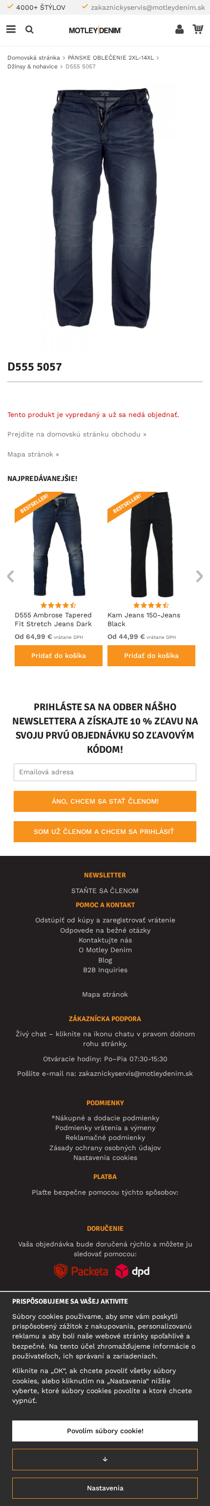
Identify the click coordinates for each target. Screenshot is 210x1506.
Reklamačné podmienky (105, 1137)
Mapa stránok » (33, 454)
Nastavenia (105, 1488)
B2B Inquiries (105, 970)
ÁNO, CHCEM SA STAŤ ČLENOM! (105, 801)
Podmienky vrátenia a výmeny (105, 1128)
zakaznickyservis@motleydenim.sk (148, 7)
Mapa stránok (105, 994)
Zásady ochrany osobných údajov (105, 1148)
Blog (105, 960)
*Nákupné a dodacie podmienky (105, 1118)
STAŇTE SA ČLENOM (105, 891)
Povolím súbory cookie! (105, 1431)
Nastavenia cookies (105, 1157)
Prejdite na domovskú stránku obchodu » (77, 434)
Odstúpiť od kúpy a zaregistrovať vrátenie (105, 920)
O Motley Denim (105, 950)
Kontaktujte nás (105, 940)
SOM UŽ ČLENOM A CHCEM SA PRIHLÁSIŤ (104, 831)
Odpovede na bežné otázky (105, 930)
